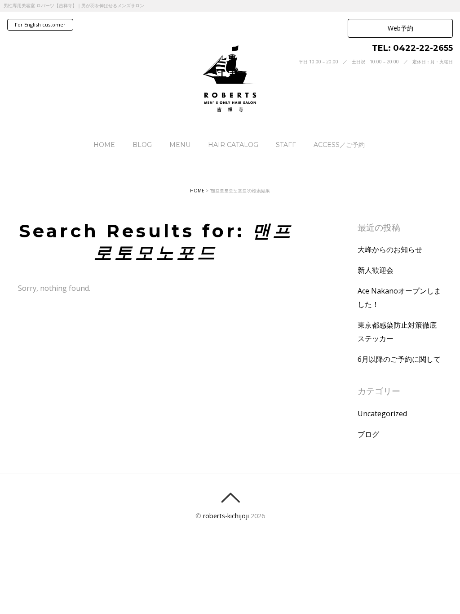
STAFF (286, 145)
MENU (179, 145)
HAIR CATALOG (233, 145)
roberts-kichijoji (226, 516)
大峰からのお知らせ (390, 249)
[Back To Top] (230, 497)
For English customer (40, 24)
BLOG (142, 145)
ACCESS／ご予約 (339, 145)
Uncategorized (382, 413)
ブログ (368, 434)
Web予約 (400, 28)
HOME (104, 145)
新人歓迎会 (376, 270)
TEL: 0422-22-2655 (412, 48)
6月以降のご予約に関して (399, 359)
